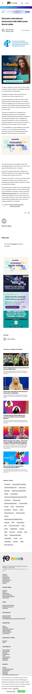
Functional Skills (23, 503)
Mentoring (7, 522)
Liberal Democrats (9, 513)
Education (4, 590)
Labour (21, 509)
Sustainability (7, 538)
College (6, 494)
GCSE (12, 506)
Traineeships (7, 541)
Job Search (5, 608)
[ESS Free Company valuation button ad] (16, 319)
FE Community (6, 577)
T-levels (15, 538)
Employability (5, 593)
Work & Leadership (7, 595)
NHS (5, 525)
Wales (21, 541)
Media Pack (5, 627)
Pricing (4, 626)
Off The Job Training (14, 525)
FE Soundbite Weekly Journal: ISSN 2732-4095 (13, 618)
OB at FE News (9, 29)
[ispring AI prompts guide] (16, 283)
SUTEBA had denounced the (9, 193)
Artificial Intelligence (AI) (10, 487)
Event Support (5, 633)
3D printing (7, 484)
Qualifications (13, 528)
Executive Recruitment (7, 606)
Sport (25, 532)
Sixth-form (12, 532)
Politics (6, 528)
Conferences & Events (7, 669)
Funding (6, 506)
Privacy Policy (5, 581)
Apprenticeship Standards (19, 484)
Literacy (6, 516)
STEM (5, 535)
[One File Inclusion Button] (16, 154)
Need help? (5, 660)
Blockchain (7, 490)
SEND (5, 532)
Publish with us (6, 578)
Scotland (21, 528)
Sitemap (4, 583)
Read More (16, 688)
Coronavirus (7, 500)
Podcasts (4, 641)
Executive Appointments (8, 605)
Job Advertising (6, 630)
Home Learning (20, 506)
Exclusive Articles (6, 615)
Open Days (5, 673)
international (7, 509)
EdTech (4, 592)
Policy (23, 525)
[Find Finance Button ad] (16, 301)
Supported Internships (15, 535)
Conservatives (14, 494)
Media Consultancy (7, 632)
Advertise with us (6, 580)
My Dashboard (6, 654)
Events (4, 655)
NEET (13, 522)
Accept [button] (21, 691)
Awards (4, 667)
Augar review (22, 487)
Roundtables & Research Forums (10, 674)
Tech (21, 538)
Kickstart (15, 509)
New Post (4, 652)
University (15, 541)
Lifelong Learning (20, 513)
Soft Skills (19, 532)
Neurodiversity (20, 522)
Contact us (5, 575)
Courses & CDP (6, 670)
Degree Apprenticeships (10, 503)
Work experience (8, 544)
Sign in (27, 3)
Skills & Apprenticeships (8, 596)
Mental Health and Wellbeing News (13, 519)
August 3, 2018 (9, 31)
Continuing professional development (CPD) (15, 497)
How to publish (6, 650)
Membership (5, 658)
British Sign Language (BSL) (19, 490)
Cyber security (16, 500)
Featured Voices (6, 617)
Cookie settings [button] (10, 691)
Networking (5, 672)
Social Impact (5, 597)
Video (3, 642)
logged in (14, 244)
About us (4, 574)
